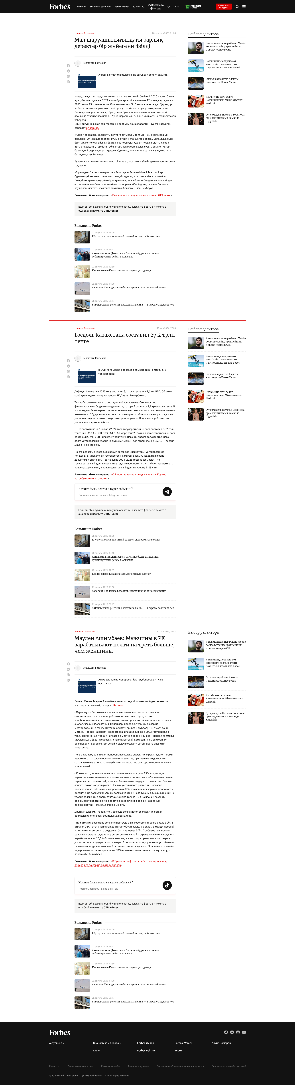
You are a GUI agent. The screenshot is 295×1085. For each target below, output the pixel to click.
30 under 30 (138, 6)
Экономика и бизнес (106, 1043)
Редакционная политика (80, 1066)
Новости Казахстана (85, 33)
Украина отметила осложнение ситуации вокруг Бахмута (132, 74)
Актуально (55, 1043)
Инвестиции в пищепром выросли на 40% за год (141, 195)
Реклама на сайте (110, 1066)
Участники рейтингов (100, 6)
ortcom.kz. (92, 127)
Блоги (178, 1050)
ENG (177, 6)
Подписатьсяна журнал (224, 6)
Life (95, 1050)
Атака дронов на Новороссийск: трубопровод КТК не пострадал (130, 681)
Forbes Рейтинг (146, 1050)
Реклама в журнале (138, 1066)
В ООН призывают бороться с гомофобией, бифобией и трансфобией (132, 371)
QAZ (169, 6)
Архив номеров (221, 1043)
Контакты (54, 1066)
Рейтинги (81, 6)
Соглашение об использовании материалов (180, 1066)
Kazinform (119, 705)
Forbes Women (122, 6)
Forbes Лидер (145, 1043)
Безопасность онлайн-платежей (229, 1066)
